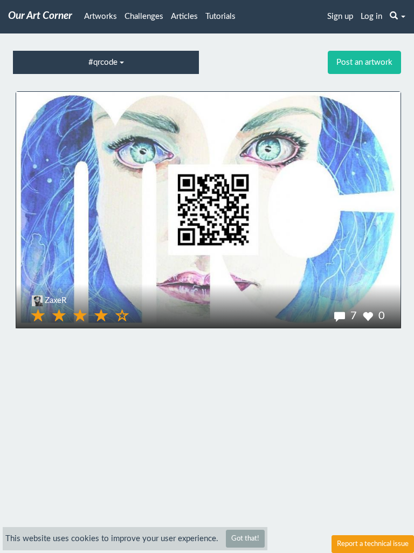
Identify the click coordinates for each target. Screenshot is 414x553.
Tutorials (220, 16)
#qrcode (104, 62)
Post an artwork (364, 62)
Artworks (100, 16)
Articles (184, 16)
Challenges (144, 16)
